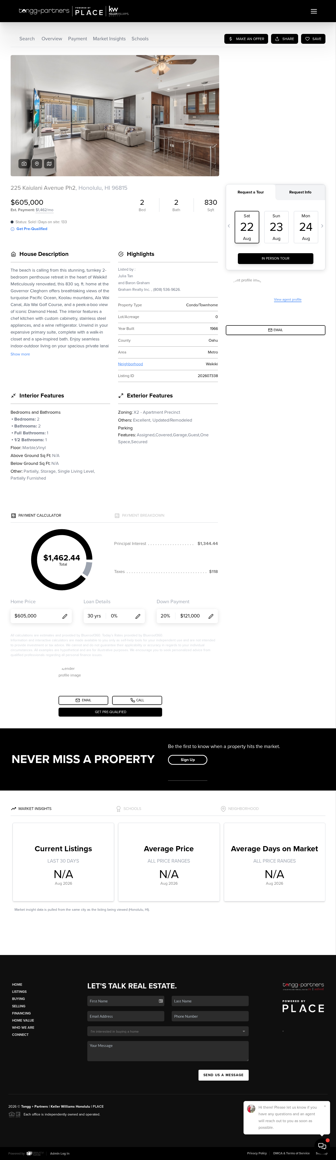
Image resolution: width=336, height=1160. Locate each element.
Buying (18, 999)
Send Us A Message (223, 1075)
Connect (20, 1035)
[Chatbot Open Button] (322, 1146)
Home (17, 985)
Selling (18, 1006)
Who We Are (23, 1028)
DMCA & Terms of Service (291, 1153)
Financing (21, 1013)
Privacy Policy (257, 1153)
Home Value (23, 1020)
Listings (19, 992)
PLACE (98, 1106)
